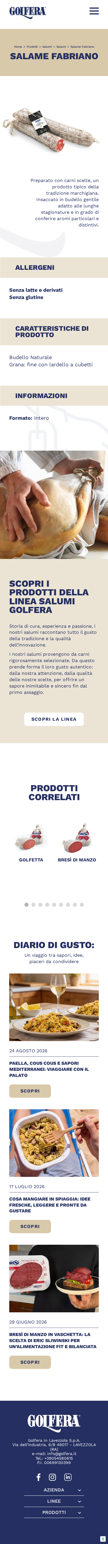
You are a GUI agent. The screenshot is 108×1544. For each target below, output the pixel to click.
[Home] (27, 13)
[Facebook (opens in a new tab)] (39, 1479)
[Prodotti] (54, 1512)
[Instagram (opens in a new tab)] (52, 1479)
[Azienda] (54, 1489)
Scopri (33, 1093)
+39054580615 (58, 1458)
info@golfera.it (61, 1453)
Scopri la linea (57, 719)
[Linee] (54, 1501)
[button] (26, 905)
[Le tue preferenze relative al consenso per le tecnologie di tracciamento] (103, 1539)
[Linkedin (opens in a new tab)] (68, 1479)
